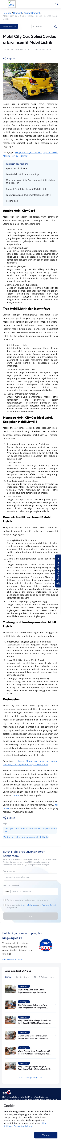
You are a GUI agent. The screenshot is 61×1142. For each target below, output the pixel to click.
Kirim (30, 916)
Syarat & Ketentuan (29, 905)
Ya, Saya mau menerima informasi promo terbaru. (27, 900)
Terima (45, 1135)
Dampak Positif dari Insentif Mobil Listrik (26, 189)
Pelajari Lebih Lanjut (12, 959)
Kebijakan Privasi (49, 905)
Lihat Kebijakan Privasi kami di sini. (25, 1125)
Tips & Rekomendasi (44, 977)
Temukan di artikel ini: (17, 163)
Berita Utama (22, 977)
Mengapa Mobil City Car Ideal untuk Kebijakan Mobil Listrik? (30, 181)
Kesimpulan (12, 200)
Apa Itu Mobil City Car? (17, 168)
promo (15, 795)
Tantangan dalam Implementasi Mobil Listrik (28, 194)
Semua (8, 977)
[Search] (55, 26)
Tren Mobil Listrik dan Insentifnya (23, 174)
